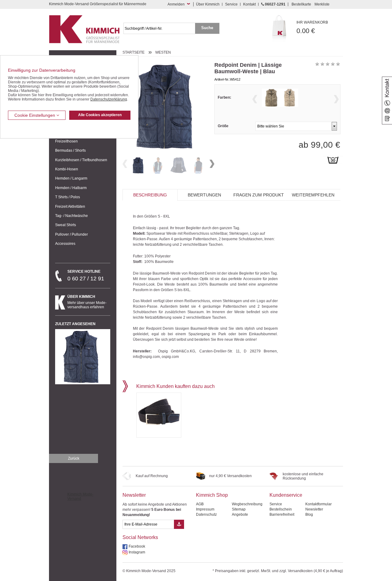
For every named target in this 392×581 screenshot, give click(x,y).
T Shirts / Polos (67, 197)
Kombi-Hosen (66, 169)
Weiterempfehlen (313, 194)
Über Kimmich (208, 4)
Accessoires (65, 243)
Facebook (137, 546)
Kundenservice (286, 495)
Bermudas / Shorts (70, 150)
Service (231, 4)
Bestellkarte (301, 4)
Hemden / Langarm (71, 178)
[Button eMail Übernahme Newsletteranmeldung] (179, 524)
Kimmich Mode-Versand (80, 496)
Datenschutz (206, 514)
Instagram (137, 552)
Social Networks (140, 537)
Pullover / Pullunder (71, 234)
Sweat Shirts (65, 225)
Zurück (73, 458)
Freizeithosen (66, 141)
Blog (309, 514)
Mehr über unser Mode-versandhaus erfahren (87, 301)
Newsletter (134, 495)
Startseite (134, 52)
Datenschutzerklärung (108, 99)
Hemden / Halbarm (71, 188)
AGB (200, 504)
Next (211, 164)
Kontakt (249, 4)
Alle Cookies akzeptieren (100, 115)
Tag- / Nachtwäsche (71, 216)
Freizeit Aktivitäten (70, 206)
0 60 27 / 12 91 (85, 275)
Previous (125, 164)
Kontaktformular (318, 504)
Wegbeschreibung (247, 504)
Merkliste (322, 4)
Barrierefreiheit (282, 514)
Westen (163, 52)
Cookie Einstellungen (35, 115)
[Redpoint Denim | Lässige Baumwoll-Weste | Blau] (138, 165)
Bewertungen (204, 194)
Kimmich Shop (212, 495)
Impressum (205, 509)
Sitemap (239, 509)
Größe (223, 126)
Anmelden (176, 4)
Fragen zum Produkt (258, 194)
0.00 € (312, 27)
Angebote (240, 514)
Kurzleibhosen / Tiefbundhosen (81, 160)
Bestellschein (281, 509)
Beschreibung (150, 194)
